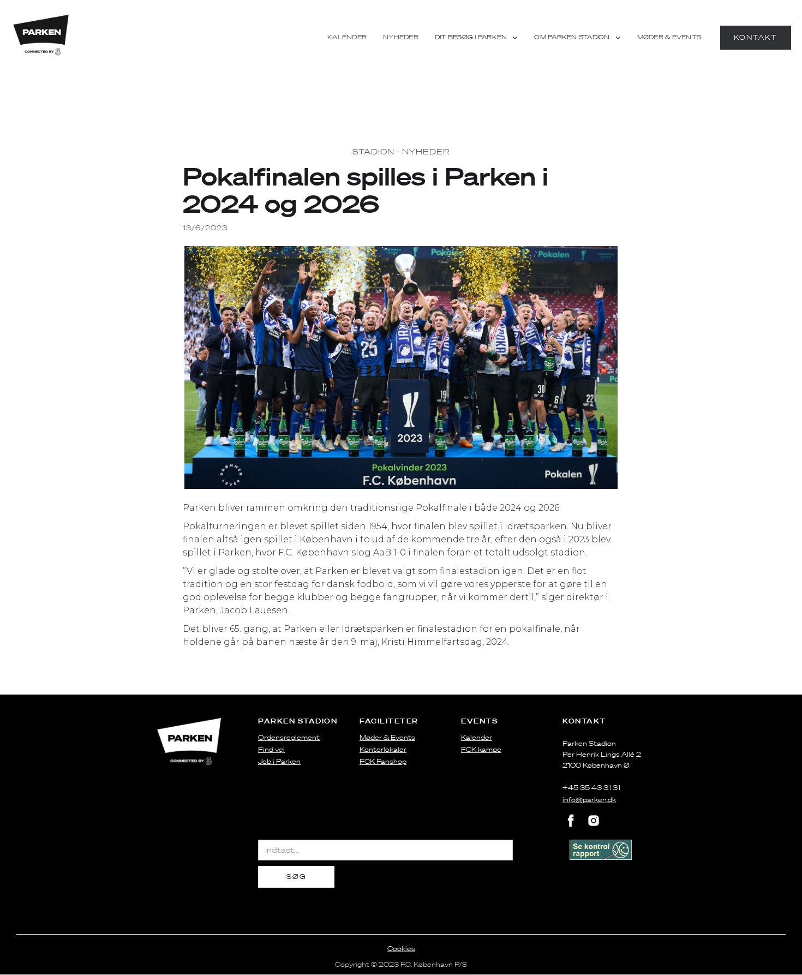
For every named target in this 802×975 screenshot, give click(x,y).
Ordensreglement (289, 737)
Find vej (271, 749)
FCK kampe (481, 749)
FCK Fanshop (383, 761)
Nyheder (400, 37)
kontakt (755, 37)
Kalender (347, 37)
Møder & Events (669, 37)
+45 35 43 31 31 (591, 787)
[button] (476, 37)
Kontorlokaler (383, 749)
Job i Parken (279, 761)
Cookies (401, 948)
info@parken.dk (589, 799)
